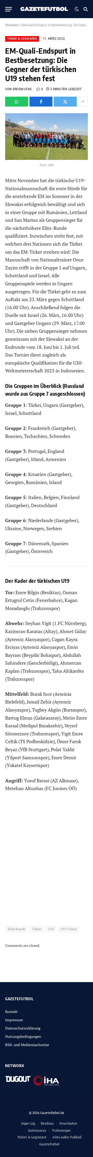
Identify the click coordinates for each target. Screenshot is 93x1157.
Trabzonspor (61, 1130)
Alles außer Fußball (67, 1137)
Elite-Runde (16, 929)
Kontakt (11, 1011)
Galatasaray (37, 1130)
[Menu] (8, 9)
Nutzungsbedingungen (23, 1036)
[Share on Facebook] (40, 102)
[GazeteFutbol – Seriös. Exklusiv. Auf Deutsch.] (44, 9)
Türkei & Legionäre (22, 38)
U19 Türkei (68, 929)
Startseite (11, 25)
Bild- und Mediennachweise (27, 1044)
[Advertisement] (46, 862)
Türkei (36, 929)
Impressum (14, 1019)
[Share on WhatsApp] (16, 102)
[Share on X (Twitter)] (65, 102)
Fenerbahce (68, 1123)
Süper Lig (28, 1123)
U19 (51, 929)
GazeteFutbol (49, 1144)
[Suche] (85, 9)
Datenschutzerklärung (22, 1028)
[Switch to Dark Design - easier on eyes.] (76, 9)
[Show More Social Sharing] (83, 102)
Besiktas (47, 1123)
